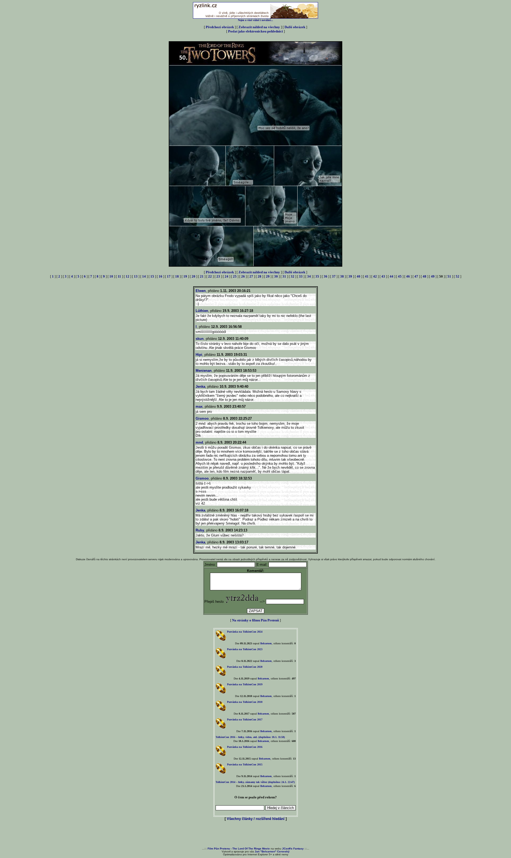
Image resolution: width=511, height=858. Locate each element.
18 (177, 276)
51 (449, 276)
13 (136, 276)
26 (243, 276)
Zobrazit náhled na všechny (259, 27)
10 (111, 276)
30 (276, 276)
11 (119, 276)
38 (342, 276)
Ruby (200, 530)
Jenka (200, 387)
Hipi (199, 355)
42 (375, 276)
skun (200, 339)
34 (309, 276)
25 (235, 276)
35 (317, 276)
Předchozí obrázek (220, 27)
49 (433, 276)
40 (358, 276)
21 (202, 276)
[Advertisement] (255, 834)
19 (185, 276)
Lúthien (202, 311)
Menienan (204, 371)
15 (152, 276)
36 (325, 276)
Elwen (201, 291)
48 (424, 276)
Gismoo (202, 418)
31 (284, 276)
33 (301, 276)
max (199, 407)
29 (268, 276)
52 (457, 276)
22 (210, 276)
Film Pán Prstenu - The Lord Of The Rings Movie (239, 848)
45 (400, 276)
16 (160, 276)
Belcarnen (266, 643)
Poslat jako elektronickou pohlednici (255, 31)
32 (292, 276)
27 (251, 276)
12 (127, 276)
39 (350, 276)
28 (259, 276)
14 (144, 276)
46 (408, 276)
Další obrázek (295, 27)
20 (193, 276)
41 (367, 276)
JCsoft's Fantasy (293, 848)
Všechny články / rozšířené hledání (256, 819)
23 (218, 276)
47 (416, 276)
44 (391, 276)
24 (226, 276)
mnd (199, 442)
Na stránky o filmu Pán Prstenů (255, 620)
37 (334, 276)
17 (169, 276)
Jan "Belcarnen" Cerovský (272, 851)
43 (383, 276)
